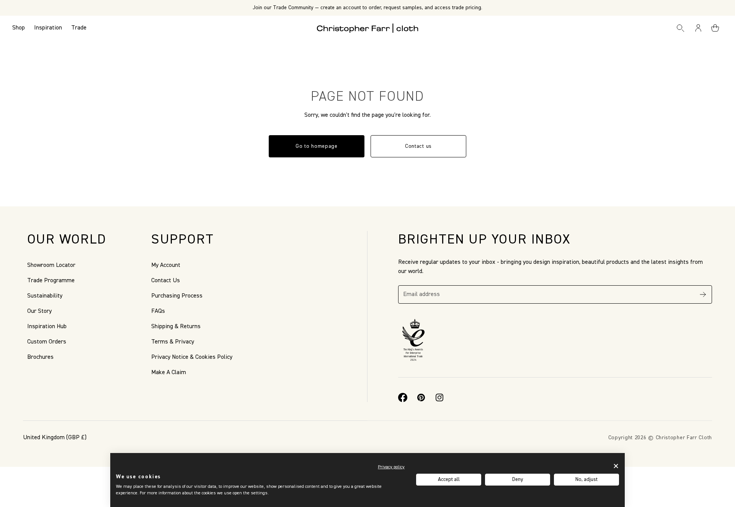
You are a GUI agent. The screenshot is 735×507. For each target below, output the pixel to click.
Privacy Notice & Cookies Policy (191, 357)
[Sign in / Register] (698, 28)
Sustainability (44, 296)
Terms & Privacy (172, 342)
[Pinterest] (421, 397)
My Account (165, 265)
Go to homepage (317, 146)
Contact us (418, 146)
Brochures (40, 357)
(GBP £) (55, 438)
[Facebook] (402, 397)
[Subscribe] (703, 294)
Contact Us (165, 281)
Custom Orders (46, 342)
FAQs (158, 311)
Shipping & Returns (176, 327)
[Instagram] (439, 397)
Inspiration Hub (47, 327)
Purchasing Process (177, 296)
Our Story (39, 311)
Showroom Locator (51, 265)
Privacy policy (391, 467)
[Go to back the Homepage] (367, 28)
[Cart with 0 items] (715, 28)
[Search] (680, 28)
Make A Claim (168, 373)
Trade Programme (51, 281)
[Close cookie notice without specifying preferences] (616, 466)
